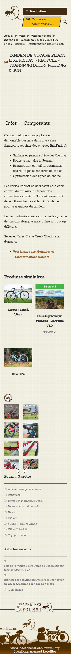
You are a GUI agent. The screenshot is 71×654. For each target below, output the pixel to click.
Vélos (22, 35)
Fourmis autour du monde (23, 506)
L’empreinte (15, 589)
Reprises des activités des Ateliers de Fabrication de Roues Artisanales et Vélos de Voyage (34, 582)
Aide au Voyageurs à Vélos (24, 489)
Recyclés (9, 39)
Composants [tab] (37, 123)
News (11, 512)
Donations (14, 495)
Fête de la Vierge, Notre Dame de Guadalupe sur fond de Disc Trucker (34, 568)
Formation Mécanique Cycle (25, 500)
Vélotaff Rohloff (17, 529)
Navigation (38, 11)
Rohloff (12, 518)
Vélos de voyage (41, 35)
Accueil (8, 35)
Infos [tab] (11, 123)
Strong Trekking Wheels (22, 523)
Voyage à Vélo (17, 535)
